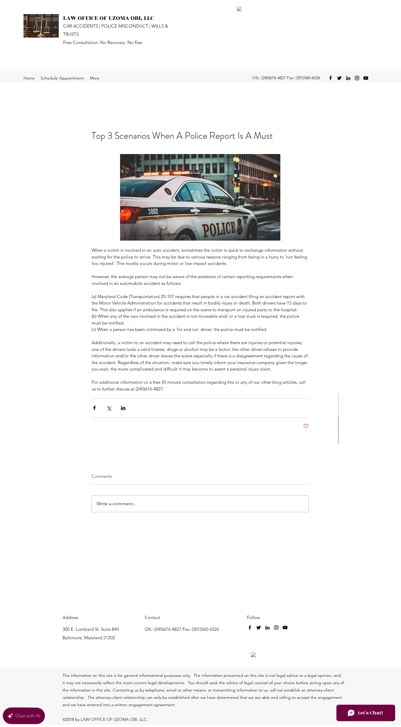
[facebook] (330, 78)
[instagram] (357, 78)
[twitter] (339, 78)
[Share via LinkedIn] (123, 408)
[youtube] (366, 78)
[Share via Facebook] (94, 408)
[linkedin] (348, 78)
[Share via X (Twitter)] (109, 408)
